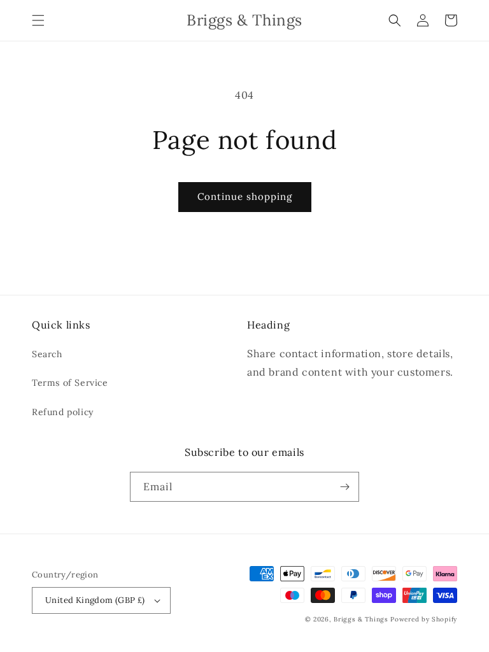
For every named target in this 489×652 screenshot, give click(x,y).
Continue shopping (244, 196)
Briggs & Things (361, 619)
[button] (38, 20)
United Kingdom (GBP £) (95, 600)
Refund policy (63, 412)
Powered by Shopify (423, 619)
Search (47, 354)
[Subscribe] (344, 487)
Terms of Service (70, 382)
